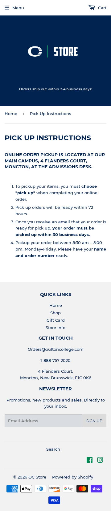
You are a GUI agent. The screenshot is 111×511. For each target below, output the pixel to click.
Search (53, 449)
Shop (55, 312)
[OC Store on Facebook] (89, 460)
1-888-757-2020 (55, 360)
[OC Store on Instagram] (100, 460)
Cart (101, 7)
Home (11, 113)
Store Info (55, 327)
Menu (18, 7)
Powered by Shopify (72, 476)
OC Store (37, 476)
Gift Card (56, 320)
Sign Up (94, 421)
